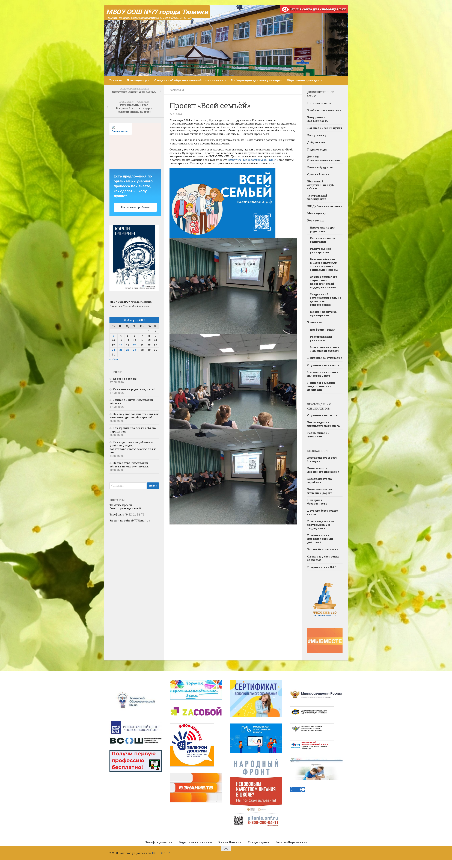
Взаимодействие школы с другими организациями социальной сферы (324, 264)
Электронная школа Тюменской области (325, 348)
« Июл (113, 359)
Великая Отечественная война (323, 158)
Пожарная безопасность (317, 501)
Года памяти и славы (195, 842)
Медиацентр (316, 213)
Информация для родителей (322, 229)
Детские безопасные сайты (322, 512)
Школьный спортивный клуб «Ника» (320, 185)
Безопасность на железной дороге (319, 491)
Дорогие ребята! (124, 378)
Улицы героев (258, 842)
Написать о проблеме (135, 207)
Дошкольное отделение (324, 358)
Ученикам (315, 322)
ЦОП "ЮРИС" (161, 853)
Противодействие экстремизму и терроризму (320, 524)
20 (134, 345)
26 (127, 349)
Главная (115, 80)
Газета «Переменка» (291, 842)
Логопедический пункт (324, 128)
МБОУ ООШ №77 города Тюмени (157, 11)
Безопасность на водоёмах (319, 480)
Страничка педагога (322, 415)
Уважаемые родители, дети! (133, 389)
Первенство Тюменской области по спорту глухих (129, 464)
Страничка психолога (323, 365)
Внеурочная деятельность (317, 119)
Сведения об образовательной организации (189, 80)
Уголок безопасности (322, 549)
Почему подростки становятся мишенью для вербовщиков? (134, 415)
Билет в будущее (320, 167)
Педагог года (317, 149)
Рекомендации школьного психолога (323, 424)
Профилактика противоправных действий (320, 538)
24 (113, 349)
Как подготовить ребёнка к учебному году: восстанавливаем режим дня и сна (132, 447)
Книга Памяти (229, 842)
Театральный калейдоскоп (317, 197)
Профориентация (322, 329)
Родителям (315, 220)
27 (134, 349)
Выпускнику (316, 135)
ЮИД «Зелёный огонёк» (324, 206)
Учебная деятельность (324, 110)
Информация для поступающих (256, 80)
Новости (177, 89)
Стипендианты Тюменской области (131, 401)
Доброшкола (316, 142)
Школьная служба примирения (323, 313)
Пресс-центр (137, 80)
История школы (319, 103)
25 (121, 349)
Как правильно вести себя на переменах (132, 429)
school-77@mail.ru (137, 520)
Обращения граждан (303, 80)
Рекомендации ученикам (321, 338)
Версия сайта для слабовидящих (317, 9)
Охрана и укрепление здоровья (323, 558)
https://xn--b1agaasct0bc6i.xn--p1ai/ (252, 160)
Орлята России (318, 174)
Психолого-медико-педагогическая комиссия (322, 386)
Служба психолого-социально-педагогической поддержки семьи (324, 282)
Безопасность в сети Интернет (322, 459)
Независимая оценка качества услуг (322, 373)
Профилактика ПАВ (321, 567)
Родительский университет (320, 250)
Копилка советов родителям (322, 239)
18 (120, 345)
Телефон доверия (158, 842)
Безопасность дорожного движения (323, 469)
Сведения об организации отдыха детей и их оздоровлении (325, 299)
